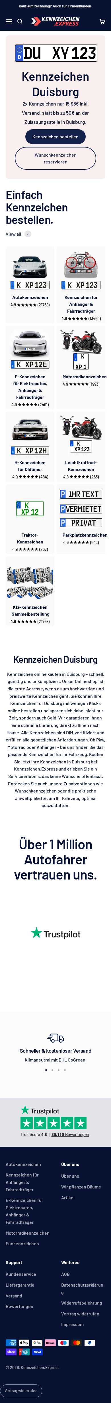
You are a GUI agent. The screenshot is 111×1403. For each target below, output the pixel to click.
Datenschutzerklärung (82, 1288)
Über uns (70, 1175)
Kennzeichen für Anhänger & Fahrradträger (81, 304)
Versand (14, 1295)
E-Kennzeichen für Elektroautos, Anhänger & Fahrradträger (24, 1211)
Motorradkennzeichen (85, 376)
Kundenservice (21, 1274)
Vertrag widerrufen (80, 1313)
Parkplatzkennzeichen (85, 534)
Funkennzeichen (22, 1243)
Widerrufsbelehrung (81, 1302)
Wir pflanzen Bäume (81, 1186)
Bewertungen (19, 1306)
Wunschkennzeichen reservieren (56, 158)
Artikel (68, 1197)
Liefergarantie (20, 1284)
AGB (65, 1274)
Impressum (72, 1324)
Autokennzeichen (30, 297)
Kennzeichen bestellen (55, 136)
